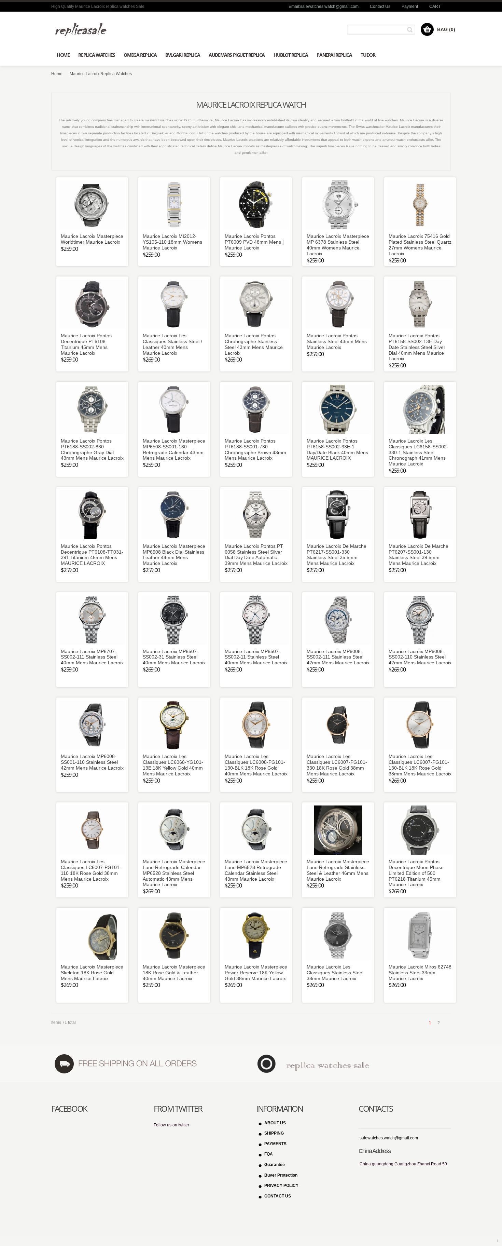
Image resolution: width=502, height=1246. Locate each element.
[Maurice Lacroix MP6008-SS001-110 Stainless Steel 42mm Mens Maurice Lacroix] (92, 725)
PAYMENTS (275, 1143)
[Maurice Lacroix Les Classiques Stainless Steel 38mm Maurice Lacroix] (338, 935)
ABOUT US (275, 1123)
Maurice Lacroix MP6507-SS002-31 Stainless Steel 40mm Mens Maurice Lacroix (174, 657)
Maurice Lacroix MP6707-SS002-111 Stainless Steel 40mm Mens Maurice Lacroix (92, 657)
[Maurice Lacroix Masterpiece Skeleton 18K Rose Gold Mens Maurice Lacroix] (92, 935)
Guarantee (274, 1164)
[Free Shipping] (125, 1063)
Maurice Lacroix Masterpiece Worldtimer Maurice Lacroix (92, 239)
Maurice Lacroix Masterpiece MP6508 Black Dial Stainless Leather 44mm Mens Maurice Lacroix (174, 554)
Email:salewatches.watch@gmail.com (324, 6)
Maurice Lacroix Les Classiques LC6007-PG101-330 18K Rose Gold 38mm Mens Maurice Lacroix (337, 765)
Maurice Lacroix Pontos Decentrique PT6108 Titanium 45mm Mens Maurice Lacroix (86, 344)
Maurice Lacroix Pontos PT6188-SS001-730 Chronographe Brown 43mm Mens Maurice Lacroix (255, 449)
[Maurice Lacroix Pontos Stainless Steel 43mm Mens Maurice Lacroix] (338, 304)
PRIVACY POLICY (281, 1185)
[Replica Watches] (83, 29)
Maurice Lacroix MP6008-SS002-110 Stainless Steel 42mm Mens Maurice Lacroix (420, 657)
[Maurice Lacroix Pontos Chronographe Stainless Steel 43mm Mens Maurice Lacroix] (256, 304)
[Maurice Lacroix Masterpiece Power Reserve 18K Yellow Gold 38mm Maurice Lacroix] (256, 935)
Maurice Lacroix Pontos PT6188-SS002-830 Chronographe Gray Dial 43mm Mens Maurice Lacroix (92, 449)
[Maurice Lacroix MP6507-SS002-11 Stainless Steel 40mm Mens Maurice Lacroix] (256, 620)
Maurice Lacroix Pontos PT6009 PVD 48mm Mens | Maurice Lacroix (254, 241)
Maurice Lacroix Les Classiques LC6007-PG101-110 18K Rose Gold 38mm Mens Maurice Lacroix (91, 870)
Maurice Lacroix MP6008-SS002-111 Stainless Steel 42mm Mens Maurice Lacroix (338, 657)
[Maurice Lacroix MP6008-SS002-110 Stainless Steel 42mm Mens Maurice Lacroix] (420, 620)
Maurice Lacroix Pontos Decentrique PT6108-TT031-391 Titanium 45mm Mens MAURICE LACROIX (92, 554)
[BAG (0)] (427, 29)
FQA (268, 1154)
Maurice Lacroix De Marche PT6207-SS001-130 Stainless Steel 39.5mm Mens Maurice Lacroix (418, 554)
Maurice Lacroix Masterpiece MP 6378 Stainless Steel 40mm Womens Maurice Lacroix (338, 244)
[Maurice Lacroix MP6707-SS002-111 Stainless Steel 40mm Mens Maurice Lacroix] (92, 620)
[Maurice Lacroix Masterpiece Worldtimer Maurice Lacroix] (92, 205)
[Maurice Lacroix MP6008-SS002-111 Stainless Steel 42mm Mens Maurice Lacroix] (338, 620)
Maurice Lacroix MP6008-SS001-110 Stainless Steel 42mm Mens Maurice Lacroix (92, 762)
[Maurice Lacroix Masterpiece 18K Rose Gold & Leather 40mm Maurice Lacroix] (174, 935)
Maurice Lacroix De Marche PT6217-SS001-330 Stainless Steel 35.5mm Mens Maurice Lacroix (336, 554)
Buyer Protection (280, 1175)
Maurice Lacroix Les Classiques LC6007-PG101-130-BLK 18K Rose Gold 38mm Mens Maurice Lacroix (420, 765)
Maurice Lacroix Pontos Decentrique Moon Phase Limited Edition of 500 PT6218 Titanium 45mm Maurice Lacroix (416, 873)
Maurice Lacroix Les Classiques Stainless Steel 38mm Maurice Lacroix (335, 972)
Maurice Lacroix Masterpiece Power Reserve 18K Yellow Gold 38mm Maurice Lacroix (256, 972)
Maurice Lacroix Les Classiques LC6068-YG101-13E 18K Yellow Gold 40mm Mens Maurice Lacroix (173, 765)
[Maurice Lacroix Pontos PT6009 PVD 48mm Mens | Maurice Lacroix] (256, 205)
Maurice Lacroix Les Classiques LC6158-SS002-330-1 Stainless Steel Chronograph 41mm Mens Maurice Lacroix (418, 452)
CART (435, 6)
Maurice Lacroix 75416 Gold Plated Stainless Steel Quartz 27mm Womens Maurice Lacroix (420, 244)
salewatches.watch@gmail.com (389, 1138)
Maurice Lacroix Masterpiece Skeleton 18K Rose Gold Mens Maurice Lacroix (92, 972)
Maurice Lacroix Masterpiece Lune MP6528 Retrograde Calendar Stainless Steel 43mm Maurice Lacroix (256, 870)
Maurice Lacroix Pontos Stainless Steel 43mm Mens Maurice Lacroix (337, 341)
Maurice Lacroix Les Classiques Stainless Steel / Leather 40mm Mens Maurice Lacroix (172, 344)
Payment (410, 6)
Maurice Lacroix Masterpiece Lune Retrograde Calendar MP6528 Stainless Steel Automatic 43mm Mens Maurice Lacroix (174, 873)
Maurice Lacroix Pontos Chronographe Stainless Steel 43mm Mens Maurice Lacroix (254, 344)
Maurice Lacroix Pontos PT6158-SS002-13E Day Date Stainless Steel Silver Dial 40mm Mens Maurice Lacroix (417, 347)
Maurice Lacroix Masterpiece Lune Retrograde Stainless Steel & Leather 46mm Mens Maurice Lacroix (338, 870)
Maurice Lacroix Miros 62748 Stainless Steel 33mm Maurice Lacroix (420, 972)
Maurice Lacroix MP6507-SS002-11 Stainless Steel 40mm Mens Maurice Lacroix (256, 657)
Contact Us (380, 6)
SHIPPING (274, 1133)
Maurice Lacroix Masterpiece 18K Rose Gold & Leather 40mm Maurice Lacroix (174, 972)
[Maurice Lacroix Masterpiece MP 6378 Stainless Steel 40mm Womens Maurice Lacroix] (338, 205)
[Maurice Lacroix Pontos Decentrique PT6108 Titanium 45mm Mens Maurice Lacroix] (92, 304)
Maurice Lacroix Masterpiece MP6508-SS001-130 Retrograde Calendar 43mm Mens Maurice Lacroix (174, 449)
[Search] (411, 30)
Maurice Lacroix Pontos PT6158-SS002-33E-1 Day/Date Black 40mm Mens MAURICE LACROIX (337, 449)
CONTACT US (277, 1196)
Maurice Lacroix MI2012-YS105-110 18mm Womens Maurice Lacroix (172, 241)
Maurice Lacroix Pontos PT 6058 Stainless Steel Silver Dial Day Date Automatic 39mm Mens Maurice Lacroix (256, 554)
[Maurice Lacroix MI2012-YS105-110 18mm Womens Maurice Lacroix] (174, 205)
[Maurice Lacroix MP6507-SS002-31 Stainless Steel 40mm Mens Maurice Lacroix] (174, 620)
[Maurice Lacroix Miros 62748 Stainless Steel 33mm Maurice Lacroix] (420, 935)
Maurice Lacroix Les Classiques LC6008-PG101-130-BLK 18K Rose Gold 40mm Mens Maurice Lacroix (256, 765)
